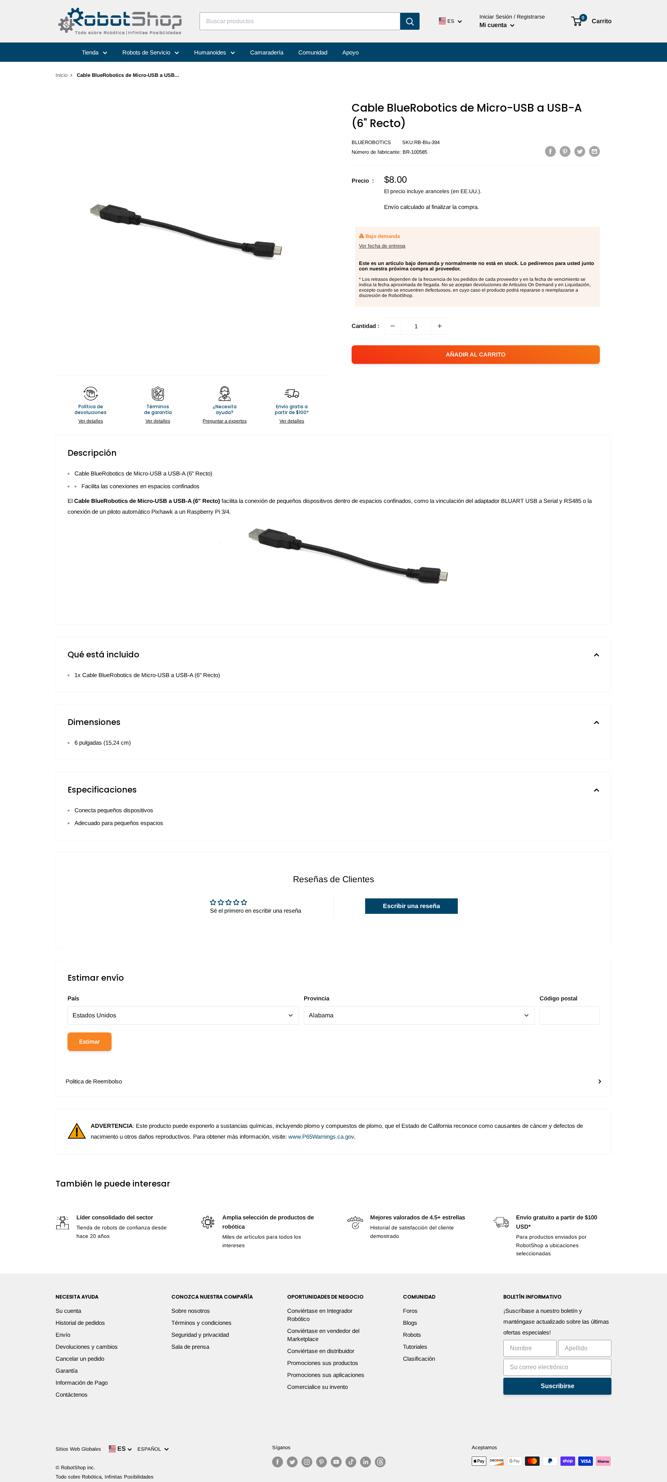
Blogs (410, 1322)
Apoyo (350, 52)
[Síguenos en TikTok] (350, 1462)
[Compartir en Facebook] (550, 151)
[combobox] (300, 21)
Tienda (91, 52)
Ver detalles (90, 421)
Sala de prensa (190, 1346)
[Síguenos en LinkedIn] (365, 1462)
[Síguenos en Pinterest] (321, 1462)
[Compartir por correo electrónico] (594, 151)
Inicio (62, 75)
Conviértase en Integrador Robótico (319, 1314)
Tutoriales (415, 1346)
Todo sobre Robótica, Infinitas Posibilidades (105, 1477)
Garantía (67, 1370)
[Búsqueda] (410, 21)
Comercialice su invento (317, 1387)
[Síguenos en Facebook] (277, 1462)
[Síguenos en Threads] (380, 1462)
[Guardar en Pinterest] (565, 151)
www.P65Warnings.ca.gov (321, 1136)
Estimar (89, 1041)
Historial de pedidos (80, 1322)
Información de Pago (82, 1382)
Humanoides (211, 52)
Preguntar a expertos (225, 421)
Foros (410, 1310)
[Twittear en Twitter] (579, 151)
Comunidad (312, 52)
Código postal (558, 998)
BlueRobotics (371, 142)
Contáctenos (72, 1394)
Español (150, 1449)
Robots (412, 1334)
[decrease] (392, 326)
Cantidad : (365, 326)
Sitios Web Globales (78, 1449)
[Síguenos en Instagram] (306, 1462)
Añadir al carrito (476, 354)
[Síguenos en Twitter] (292, 1462)
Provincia (316, 998)
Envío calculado (404, 207)
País (73, 998)
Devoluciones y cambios (87, 1346)
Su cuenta (68, 1310)
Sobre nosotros (190, 1310)
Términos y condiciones (201, 1322)
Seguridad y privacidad (200, 1334)
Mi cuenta (493, 25)
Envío (63, 1334)
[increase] (440, 326)
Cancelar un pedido (80, 1358)
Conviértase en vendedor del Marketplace (323, 1335)
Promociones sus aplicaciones (325, 1375)
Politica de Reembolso (94, 1081)
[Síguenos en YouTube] (336, 1462)
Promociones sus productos (322, 1363)
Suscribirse (557, 1386)
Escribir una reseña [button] (411, 906)
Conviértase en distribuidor (320, 1351)
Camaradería (266, 52)
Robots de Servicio (147, 52)
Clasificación (419, 1358)
